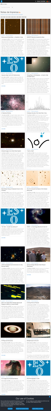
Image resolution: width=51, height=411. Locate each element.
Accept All (10, 408)
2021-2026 (3, 17)
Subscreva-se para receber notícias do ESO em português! (12, 14)
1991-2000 (19, 17)
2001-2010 (13, 17)
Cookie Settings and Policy (38, 408)
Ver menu (4, 4)
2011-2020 (8, 17)
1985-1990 (24, 17)
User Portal (43, 1)
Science (38, 1)
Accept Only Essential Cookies (22, 408)
